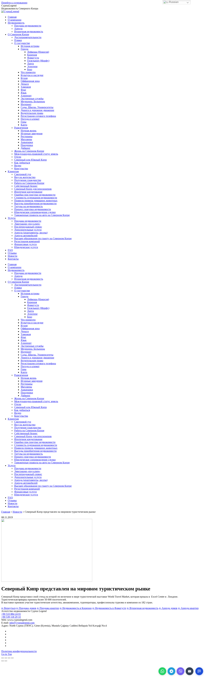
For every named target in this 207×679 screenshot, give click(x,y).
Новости (17, 511)
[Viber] (180, 671)
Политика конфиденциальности (19, 651)
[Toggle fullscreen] (9, 657)
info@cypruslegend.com (21, 622)
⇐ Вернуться (8, 608)
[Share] (6, 657)
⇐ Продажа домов (26, 608)
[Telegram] (171, 671)
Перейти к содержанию (14, 2)
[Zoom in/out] (12, 657)
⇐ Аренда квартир (188, 608)
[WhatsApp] (162, 671)
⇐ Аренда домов (168, 608)
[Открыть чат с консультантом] (199, 671)
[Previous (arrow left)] (2, 660)
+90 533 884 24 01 (11, 614)
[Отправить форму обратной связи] (189, 671)
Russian (173, 2)
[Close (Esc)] (2, 657)
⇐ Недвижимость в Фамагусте (109, 608)
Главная (5, 511)
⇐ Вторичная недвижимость (142, 608)
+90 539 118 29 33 (11, 617)
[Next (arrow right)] (6, 660)
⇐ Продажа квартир (48, 608)
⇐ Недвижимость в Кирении (76, 608)
